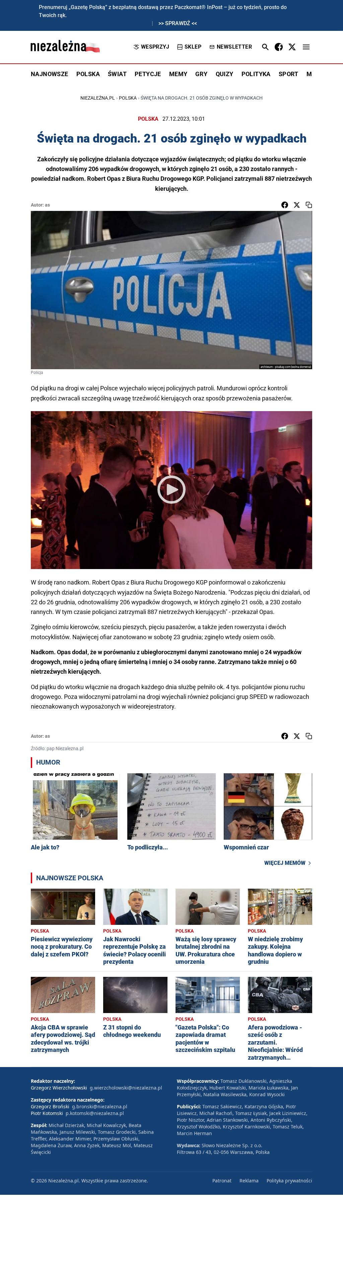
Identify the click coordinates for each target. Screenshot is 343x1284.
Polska (128, 98)
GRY (201, 73)
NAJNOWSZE (49, 73)
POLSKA (88, 73)
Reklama (249, 1180)
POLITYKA (256, 73)
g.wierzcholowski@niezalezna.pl (126, 1087)
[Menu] (306, 47)
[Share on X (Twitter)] (296, 205)
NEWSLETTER (234, 47)
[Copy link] (308, 205)
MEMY (178, 73)
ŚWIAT (117, 73)
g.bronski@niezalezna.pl (99, 1106)
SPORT (288, 73)
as (47, 205)
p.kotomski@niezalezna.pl (95, 1113)
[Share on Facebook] (284, 205)
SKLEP (193, 47)
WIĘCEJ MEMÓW (284, 863)
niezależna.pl (97, 98)
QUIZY (224, 73)
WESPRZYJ (155, 47)
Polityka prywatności (289, 1180)
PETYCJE (148, 73)
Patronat (221, 1180)
